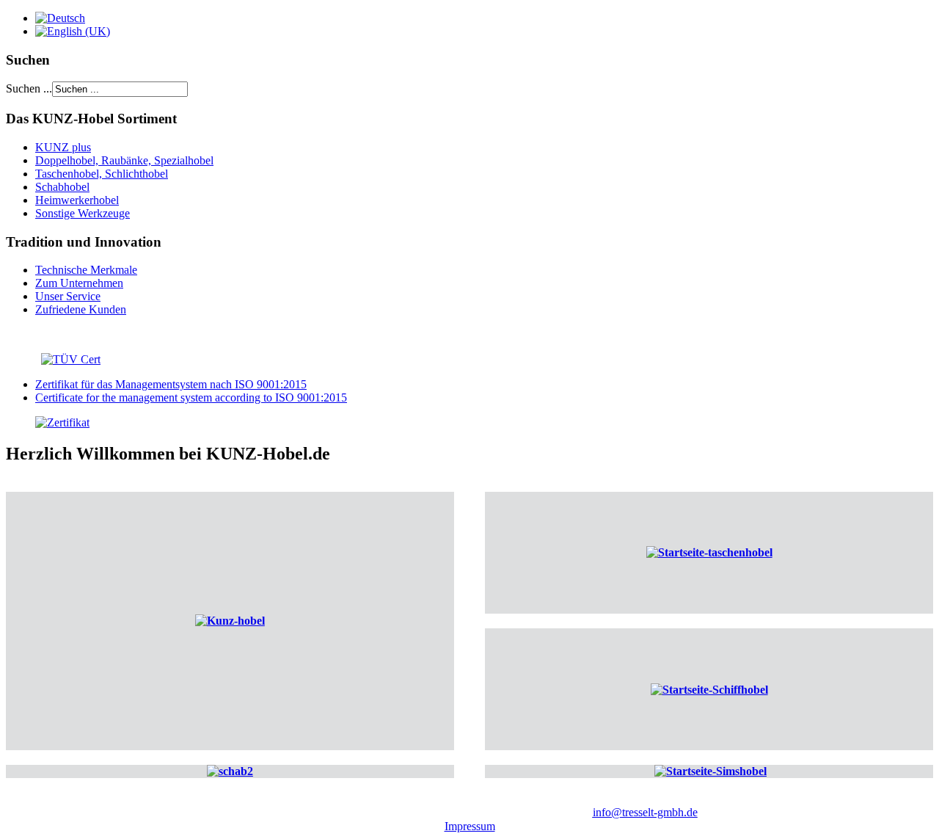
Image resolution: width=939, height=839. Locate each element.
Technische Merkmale (86, 270)
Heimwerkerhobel (77, 200)
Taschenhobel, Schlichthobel (101, 173)
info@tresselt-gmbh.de (645, 812)
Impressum (470, 826)
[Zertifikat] (47, 422)
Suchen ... (29, 88)
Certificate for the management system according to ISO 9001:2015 (191, 397)
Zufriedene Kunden (80, 309)
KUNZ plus (63, 147)
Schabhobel (62, 187)
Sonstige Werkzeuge (82, 213)
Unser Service (68, 296)
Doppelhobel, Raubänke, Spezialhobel (124, 160)
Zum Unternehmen (79, 283)
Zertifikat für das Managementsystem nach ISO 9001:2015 (171, 384)
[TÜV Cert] (71, 359)
